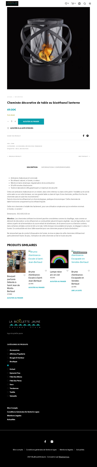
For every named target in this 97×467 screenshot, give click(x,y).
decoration (24, 148)
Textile (12, 392)
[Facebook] (84, 136)
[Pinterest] (88, 136)
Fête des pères (16, 381)
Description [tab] (32, 167)
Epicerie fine (15, 373)
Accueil (9, 97)
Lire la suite (76, 290)
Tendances (38, 146)
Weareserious (64, 457)
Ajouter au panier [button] (15, 298)
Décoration (19, 97)
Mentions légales (14, 415)
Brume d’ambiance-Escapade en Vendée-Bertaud (77, 277)
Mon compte (12, 408)
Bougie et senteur (17, 358)
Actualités (11, 419)
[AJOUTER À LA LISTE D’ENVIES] (24, 275)
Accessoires (20, 146)
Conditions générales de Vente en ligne (23, 412)
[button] (67, 3)
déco (17, 148)
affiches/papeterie (17, 354)
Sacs (11, 384)
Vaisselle (13, 396)
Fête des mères (16, 377)
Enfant (12, 369)
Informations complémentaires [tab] (55, 167)
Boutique (13, 361)
